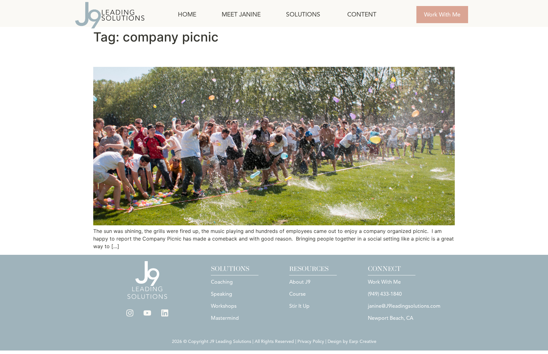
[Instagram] (130, 313)
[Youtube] (147, 313)
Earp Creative (362, 341)
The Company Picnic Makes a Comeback (191, 55)
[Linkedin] (165, 313)
